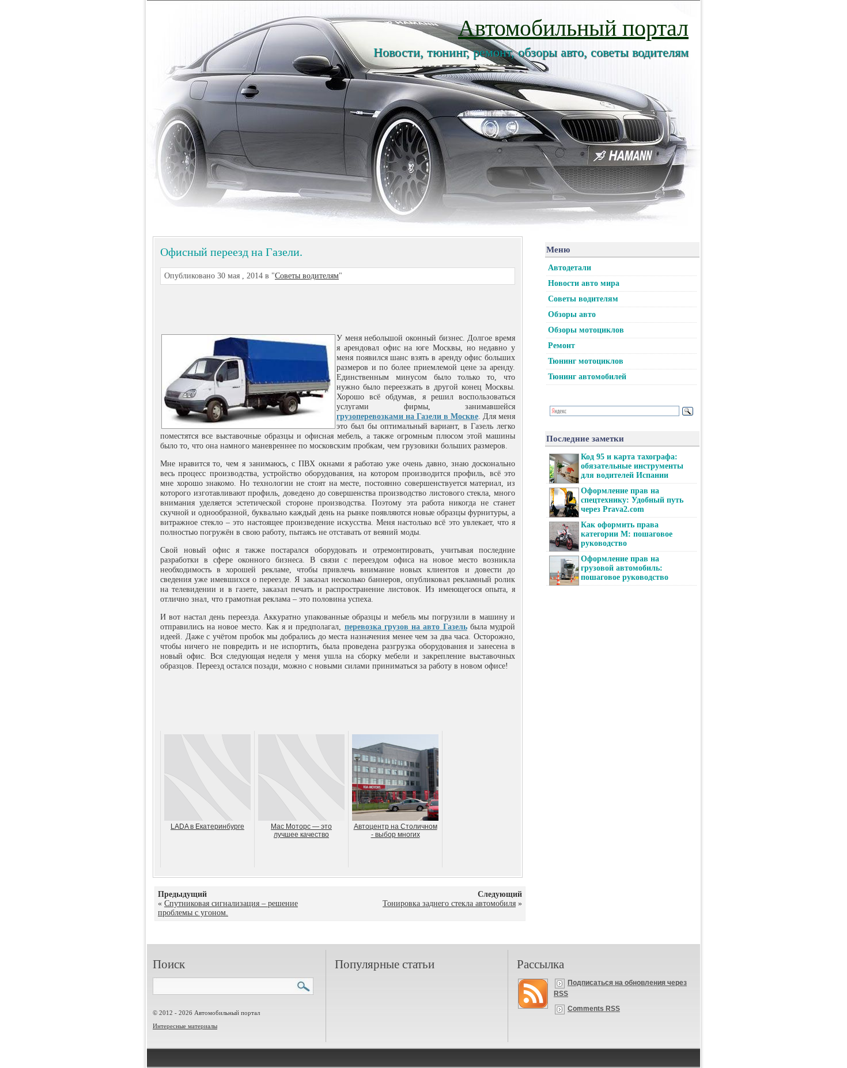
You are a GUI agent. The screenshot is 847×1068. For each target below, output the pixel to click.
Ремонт (561, 345)
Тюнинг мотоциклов (585, 361)
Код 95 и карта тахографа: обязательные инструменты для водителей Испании (632, 466)
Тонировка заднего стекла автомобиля (449, 903)
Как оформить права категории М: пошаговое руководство (626, 534)
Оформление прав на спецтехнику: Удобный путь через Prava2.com (632, 500)
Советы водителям (307, 275)
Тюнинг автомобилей (587, 376)
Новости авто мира (583, 283)
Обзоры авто (572, 314)
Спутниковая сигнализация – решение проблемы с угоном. (228, 908)
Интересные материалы (185, 1025)
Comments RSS (594, 1009)
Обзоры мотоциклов (586, 330)
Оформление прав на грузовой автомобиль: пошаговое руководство (624, 568)
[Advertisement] (324, 307)
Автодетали (569, 267)
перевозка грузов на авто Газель (406, 626)
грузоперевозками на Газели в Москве (407, 416)
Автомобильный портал (573, 27)
